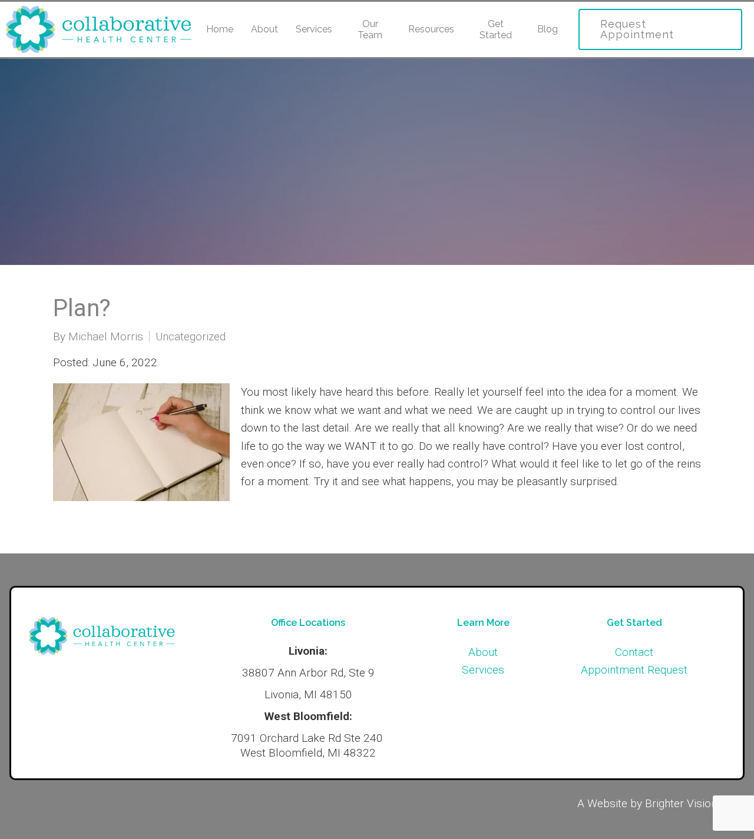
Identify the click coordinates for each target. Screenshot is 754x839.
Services (314, 29)
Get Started (495, 29)
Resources (431, 29)
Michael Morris (105, 336)
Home (219, 29)
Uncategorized (191, 336)
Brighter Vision (681, 803)
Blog (547, 29)
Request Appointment (637, 29)
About (264, 29)
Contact (634, 652)
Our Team (370, 29)
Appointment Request (634, 669)
